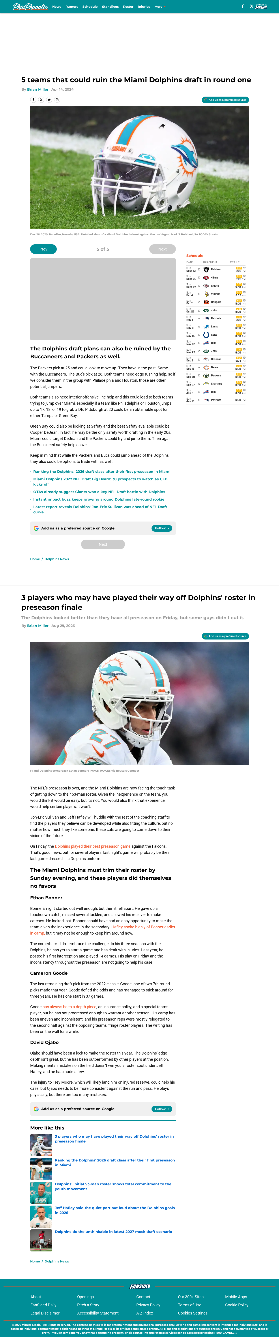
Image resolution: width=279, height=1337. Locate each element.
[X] (251, 6)
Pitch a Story (88, 1305)
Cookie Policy (237, 1305)
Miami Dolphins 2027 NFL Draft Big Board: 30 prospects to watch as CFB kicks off (100, 481)
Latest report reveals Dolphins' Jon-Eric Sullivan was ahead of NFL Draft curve (100, 509)
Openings (85, 1296)
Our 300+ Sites (191, 1296)
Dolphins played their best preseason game (93, 846)
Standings (110, 7)
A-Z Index (144, 1313)
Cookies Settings (193, 1313)
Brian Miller (38, 89)
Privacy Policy (148, 1305)
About (35, 1296)
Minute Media (31, 1324)
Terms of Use (189, 1305)
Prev (43, 249)
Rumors (72, 7)
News (56, 7)
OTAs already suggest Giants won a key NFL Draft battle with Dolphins (99, 492)
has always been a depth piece (69, 1006)
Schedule (90, 7)
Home (35, 559)
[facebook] (243, 6)
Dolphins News (57, 559)
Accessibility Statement (98, 1313)
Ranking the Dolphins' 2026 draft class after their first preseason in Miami (101, 471)
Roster (128, 7)
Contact (143, 1296)
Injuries (144, 7)
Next (162, 249)
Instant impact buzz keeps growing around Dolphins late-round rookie (98, 499)
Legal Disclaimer (45, 1313)
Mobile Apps (236, 1296)
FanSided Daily (43, 1305)
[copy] (57, 100)
